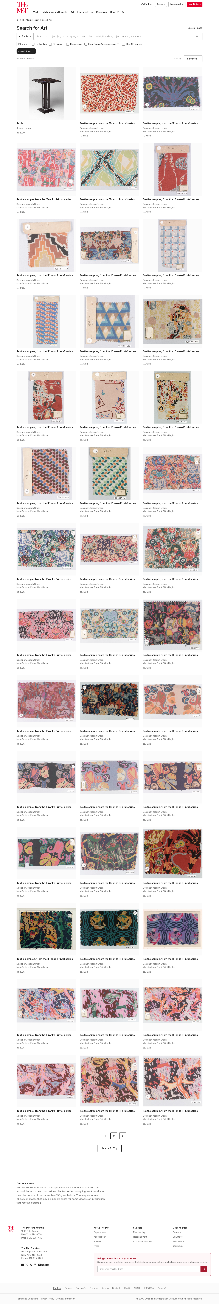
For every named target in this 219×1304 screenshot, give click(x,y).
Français (94, 1288)
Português (81, 1288)
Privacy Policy (47, 1298)
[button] (118, 44)
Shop (113, 12)
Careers (177, 1232)
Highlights (41, 44)
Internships (178, 1246)
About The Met (101, 1227)
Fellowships (178, 1241)
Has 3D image (134, 44)
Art (72, 12)
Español (68, 1288)
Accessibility (100, 1236)
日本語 (127, 1288)
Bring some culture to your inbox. (117, 1258)
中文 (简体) (148, 1288)
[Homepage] (22, 7)
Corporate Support (142, 1241)
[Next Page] (122, 1136)
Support (137, 1227)
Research (101, 12)
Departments (100, 1232)
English (57, 1288)
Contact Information (65, 1298)
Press (96, 1246)
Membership (176, 4)
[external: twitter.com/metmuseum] (26, 1265)
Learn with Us (85, 12)
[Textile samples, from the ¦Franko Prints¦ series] (172, 169)
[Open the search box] (123, 12)
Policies (97, 1241)
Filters (21, 44)
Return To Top (109, 1148)
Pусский (161, 1288)
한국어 (137, 1288)
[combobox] (113, 36)
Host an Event (140, 1236)
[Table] (46, 93)
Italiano (105, 1288)
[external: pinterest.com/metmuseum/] (31, 1265)
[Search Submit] (197, 36)
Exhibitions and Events (54, 12)
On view (57, 44)
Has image (76, 44)
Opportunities (180, 1227)
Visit (35, 12)
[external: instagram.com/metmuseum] (35, 1265)
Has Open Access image (102, 44)
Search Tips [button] (194, 28)
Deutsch (116, 1288)
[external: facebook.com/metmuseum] (22, 1265)
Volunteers (178, 1236)
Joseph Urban (24, 51)
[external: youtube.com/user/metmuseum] (43, 1265)
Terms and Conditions (27, 1298)
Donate (161, 4)
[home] (18, 19)
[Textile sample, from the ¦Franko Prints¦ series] (109, 93)
